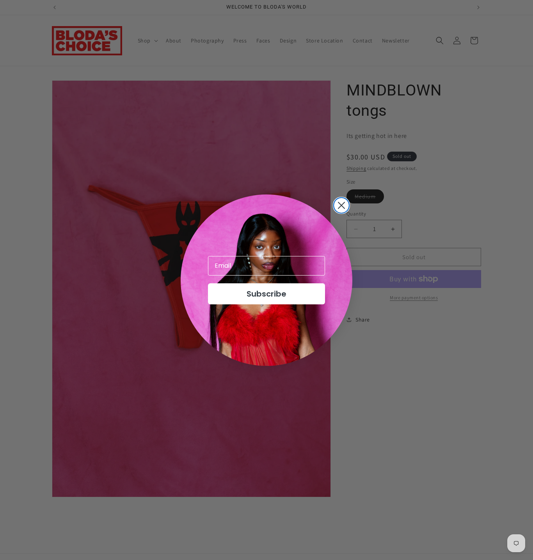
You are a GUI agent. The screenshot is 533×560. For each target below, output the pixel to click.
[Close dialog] (341, 205)
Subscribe (266, 293)
